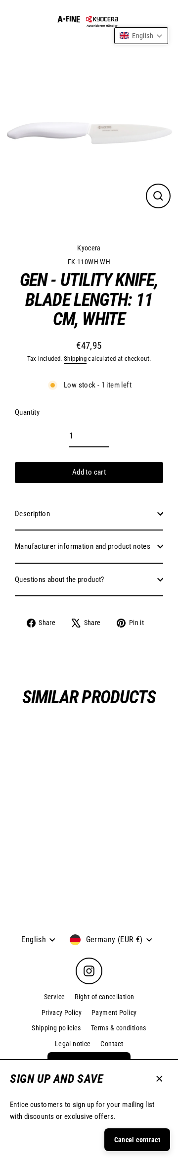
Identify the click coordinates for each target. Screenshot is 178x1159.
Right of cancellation (104, 997)
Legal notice (73, 1044)
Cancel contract (137, 1140)
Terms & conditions (118, 1028)
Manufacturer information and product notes (82, 546)
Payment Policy (113, 1012)
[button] (141, 36)
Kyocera (89, 248)
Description (32, 513)
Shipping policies (56, 1028)
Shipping (75, 358)
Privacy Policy (62, 1012)
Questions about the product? (59, 579)
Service (54, 997)
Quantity (27, 412)
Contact (111, 1044)
